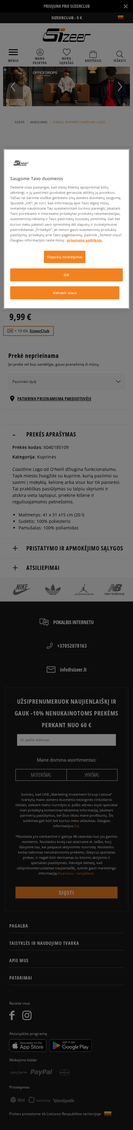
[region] (66, 229)
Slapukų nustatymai (64, 256)
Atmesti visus (64, 292)
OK (66, 274)
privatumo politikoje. (85, 240)
